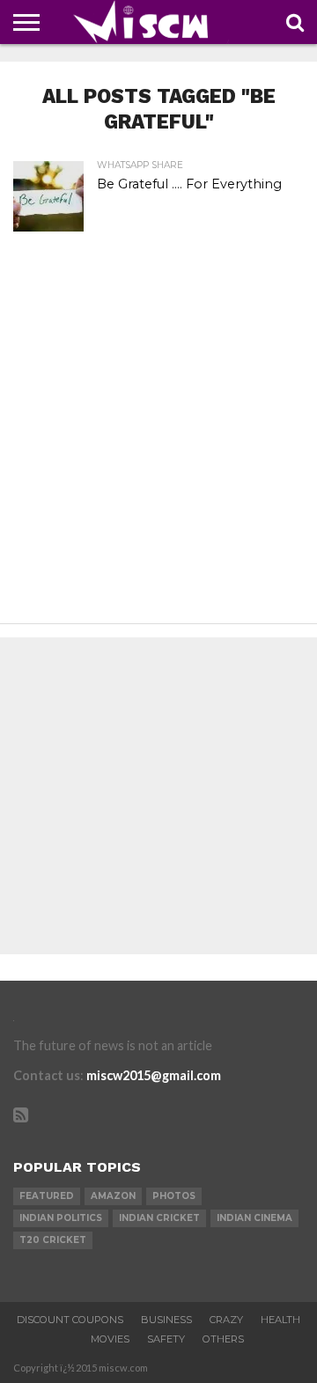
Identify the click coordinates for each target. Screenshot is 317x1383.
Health (280, 1319)
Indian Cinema (254, 1218)
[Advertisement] (158, 447)
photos (173, 1196)
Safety (166, 1339)
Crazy (226, 1319)
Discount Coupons (70, 1319)
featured (46, 1196)
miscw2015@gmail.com (153, 1075)
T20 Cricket (52, 1240)
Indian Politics (60, 1218)
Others (223, 1339)
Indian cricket (159, 1218)
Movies (110, 1339)
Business (166, 1319)
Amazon (113, 1196)
